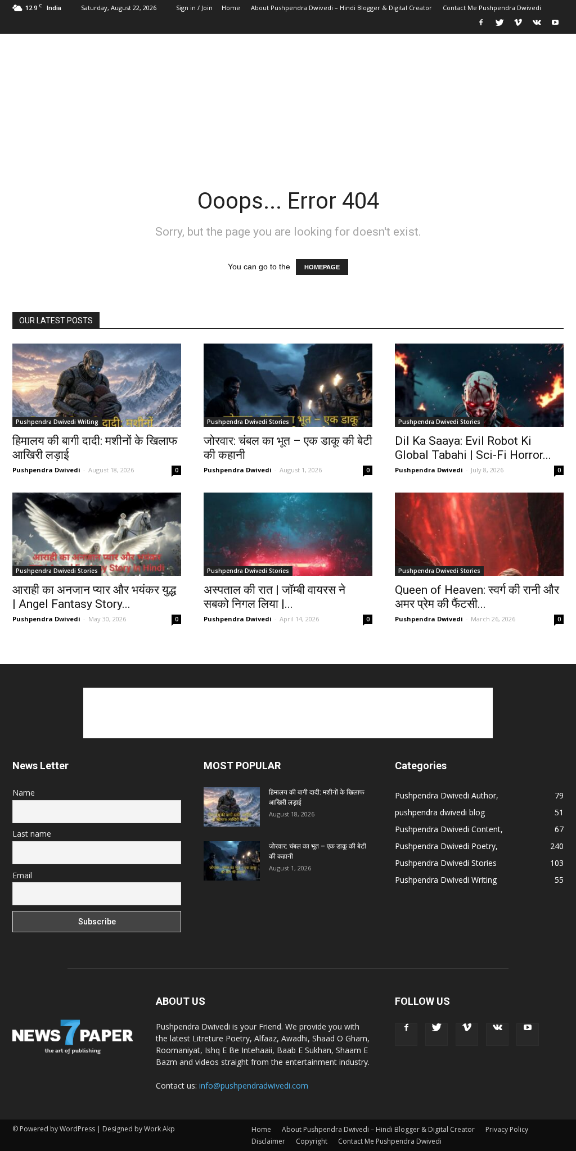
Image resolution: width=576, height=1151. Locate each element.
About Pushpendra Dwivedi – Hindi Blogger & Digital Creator (341, 7)
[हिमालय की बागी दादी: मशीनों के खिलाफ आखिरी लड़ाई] (96, 385)
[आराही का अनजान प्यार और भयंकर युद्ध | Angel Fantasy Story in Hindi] (96, 534)
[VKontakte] (536, 26)
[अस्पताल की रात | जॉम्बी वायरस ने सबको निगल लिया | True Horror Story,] (288, 534)
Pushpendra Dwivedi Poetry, (446, 846)
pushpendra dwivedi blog (440, 812)
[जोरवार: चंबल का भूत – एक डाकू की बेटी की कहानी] (288, 385)
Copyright (311, 1141)
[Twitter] (499, 26)
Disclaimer (268, 1141)
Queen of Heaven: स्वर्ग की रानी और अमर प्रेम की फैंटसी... (477, 597)
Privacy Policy (506, 1129)
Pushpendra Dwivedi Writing (57, 422)
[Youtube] (555, 26)
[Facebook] (480, 26)
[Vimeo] (518, 26)
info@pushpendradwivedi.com (253, 1085)
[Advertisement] (358, 75)
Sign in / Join (194, 7)
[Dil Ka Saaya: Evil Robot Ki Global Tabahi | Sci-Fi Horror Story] (479, 385)
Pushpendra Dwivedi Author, (446, 795)
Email (22, 875)
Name (23, 792)
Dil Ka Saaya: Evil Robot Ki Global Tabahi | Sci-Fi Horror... (473, 448)
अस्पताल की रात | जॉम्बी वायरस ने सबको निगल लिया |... (274, 597)
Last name (31, 833)
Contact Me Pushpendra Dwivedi (492, 7)
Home (231, 7)
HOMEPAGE (322, 267)
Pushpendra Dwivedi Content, (449, 829)
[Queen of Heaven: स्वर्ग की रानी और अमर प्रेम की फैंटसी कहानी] (479, 534)
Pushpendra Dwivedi (46, 470)
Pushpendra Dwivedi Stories (248, 422)
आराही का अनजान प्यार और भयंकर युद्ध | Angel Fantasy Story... (94, 597)
